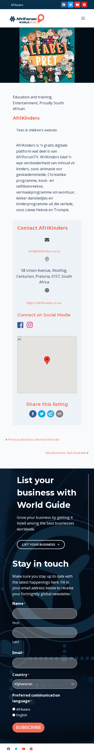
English (21, 715)
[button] (33, 413)
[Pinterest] (84, 5)
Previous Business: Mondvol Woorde (33, 439)
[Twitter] (70, 5)
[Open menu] (83, 18)
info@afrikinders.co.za (44, 251)
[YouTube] (77, 5)
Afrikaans (23, 709)
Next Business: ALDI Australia (66, 453)
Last (15, 641)
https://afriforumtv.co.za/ (44, 303)
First (15, 622)
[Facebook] (64, 5)
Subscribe (28, 727)
